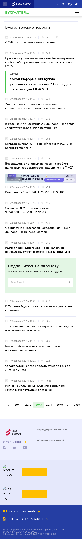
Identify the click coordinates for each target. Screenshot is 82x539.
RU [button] (53, 4)
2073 (39, 404)
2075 (60, 404)
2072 (28, 404)
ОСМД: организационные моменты (30, 42)
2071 (18, 404)
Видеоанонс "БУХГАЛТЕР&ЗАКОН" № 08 (34, 192)
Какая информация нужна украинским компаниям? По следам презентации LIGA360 (40, 84)
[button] (5, 4)
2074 (49, 404)
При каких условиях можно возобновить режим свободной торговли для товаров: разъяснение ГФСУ (39, 62)
